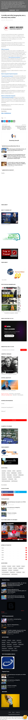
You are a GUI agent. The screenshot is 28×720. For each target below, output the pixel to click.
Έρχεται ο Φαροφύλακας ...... (13, 624)
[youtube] (7, 495)
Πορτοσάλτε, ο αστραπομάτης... (14, 619)
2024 (14, 552)
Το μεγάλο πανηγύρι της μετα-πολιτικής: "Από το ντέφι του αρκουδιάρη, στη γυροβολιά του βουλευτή (16, 631)
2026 (14, 548)
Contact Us (18, 712)
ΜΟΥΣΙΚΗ (3, 475)
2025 (14, 550)
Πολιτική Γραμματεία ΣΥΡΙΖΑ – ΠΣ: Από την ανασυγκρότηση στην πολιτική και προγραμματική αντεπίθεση (16, 584)
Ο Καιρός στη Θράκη (11, 513)
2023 (14, 554)
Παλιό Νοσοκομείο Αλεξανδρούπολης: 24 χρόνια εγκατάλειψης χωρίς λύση (16, 149)
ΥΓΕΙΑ (8, 11)
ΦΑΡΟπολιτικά (14, 481)
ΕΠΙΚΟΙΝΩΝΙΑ (13, 473)
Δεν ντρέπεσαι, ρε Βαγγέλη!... (14, 507)
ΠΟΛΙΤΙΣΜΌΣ (9, 477)
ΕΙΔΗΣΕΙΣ (3, 473)
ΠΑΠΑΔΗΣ (15, 475)
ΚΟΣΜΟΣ (19, 473)
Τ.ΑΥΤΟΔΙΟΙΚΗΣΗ (16, 477)
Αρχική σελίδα (4, 11)
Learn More (12, 10)
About (13, 712)
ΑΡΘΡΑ (14, 471)
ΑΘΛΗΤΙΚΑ (4, 471)
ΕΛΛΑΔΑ (8, 473)
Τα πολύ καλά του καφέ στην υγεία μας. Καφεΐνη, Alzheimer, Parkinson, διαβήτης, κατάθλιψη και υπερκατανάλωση (16, 164)
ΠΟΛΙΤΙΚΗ (3, 477)
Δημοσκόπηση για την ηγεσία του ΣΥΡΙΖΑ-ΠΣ (16, 502)
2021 (14, 559)
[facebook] (7, 492)
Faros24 (3, 20)
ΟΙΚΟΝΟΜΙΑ (9, 475)
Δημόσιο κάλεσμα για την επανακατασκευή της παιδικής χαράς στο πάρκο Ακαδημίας (16, 591)
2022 (14, 557)
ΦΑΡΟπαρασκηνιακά (6, 481)
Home (10, 712)
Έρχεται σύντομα (5, 393)
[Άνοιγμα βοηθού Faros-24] (25, 717)
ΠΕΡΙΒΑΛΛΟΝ (21, 475)
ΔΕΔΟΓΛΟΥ (19, 471)
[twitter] (20, 492)
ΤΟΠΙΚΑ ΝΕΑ (10, 479)
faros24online (17, 714)
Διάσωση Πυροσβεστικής (6, 395)
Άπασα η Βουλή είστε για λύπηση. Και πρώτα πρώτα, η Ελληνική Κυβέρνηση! (16, 596)
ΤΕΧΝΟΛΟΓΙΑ (4, 479)
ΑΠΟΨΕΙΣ (9, 471)
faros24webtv (4, 484)
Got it (17, 10)
